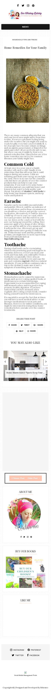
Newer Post (18, 478)
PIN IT (21, 331)
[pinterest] (33, 6)
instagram (18, 650)
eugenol (25, 261)
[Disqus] (25, 437)
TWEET (26, 325)
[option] (25, 367)
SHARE (14, 325)
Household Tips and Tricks (24, 40)
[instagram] (28, 6)
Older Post (33, 478)
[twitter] (23, 6)
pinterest (36, 650)
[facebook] (18, 6)
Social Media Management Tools (25, 675)
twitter (19, 655)
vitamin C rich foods (33, 191)
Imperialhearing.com (14, 239)
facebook (34, 655)
